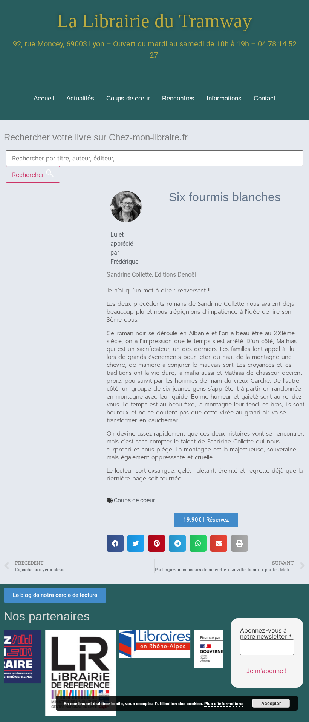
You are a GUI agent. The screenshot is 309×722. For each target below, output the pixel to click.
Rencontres (178, 98)
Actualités (80, 98)
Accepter (271, 703)
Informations (224, 98)
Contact (264, 98)
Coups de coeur (134, 500)
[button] (115, 543)
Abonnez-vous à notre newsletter (266, 633)
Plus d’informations (223, 703)
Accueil (44, 98)
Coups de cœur (128, 98)
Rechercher (29, 175)
